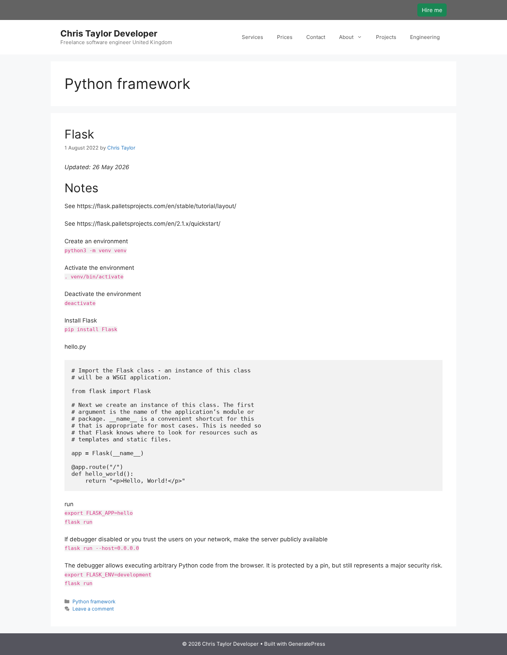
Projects (386, 37)
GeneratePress (306, 644)
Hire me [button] (432, 10)
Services (252, 37)
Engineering (425, 37)
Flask (79, 134)
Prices (284, 37)
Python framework (94, 601)
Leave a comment (93, 609)
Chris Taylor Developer (108, 33)
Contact (315, 37)
